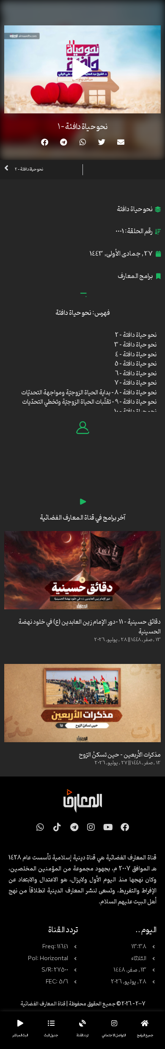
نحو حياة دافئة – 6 (136, 373)
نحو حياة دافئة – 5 (136, 364)
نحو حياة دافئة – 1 (83, 127)
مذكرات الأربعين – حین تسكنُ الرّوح (120, 755)
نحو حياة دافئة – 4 (136, 354)
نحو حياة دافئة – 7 (136, 383)
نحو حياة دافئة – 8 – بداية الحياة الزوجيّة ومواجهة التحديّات (89, 392)
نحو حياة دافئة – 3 (135, 345)
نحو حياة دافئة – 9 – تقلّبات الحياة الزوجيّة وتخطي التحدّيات (89, 402)
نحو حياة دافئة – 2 (136, 335)
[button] (120, 141)
